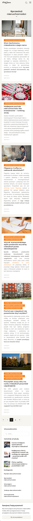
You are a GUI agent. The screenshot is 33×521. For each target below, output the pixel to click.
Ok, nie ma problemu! (16, 517)
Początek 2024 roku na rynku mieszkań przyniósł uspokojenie (16, 384)
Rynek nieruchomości (13, 302)
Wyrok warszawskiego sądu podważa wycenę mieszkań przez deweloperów (15, 245)
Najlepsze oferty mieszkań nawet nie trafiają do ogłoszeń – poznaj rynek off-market (20, 454)
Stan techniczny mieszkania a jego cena (15, 44)
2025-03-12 (6, 211)
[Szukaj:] (16, 434)
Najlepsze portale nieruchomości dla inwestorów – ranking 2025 (14, 109)
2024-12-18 (6, 277)
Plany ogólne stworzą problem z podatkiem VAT (19, 464)
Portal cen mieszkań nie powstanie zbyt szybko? (15, 312)
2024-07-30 (7, 348)
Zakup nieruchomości (13, 239)
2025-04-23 (6, 78)
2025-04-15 (6, 139)
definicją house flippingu (12, 188)
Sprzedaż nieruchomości (14, 40)
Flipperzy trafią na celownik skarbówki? (14, 169)
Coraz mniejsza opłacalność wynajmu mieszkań (20, 444)
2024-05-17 (6, 412)
